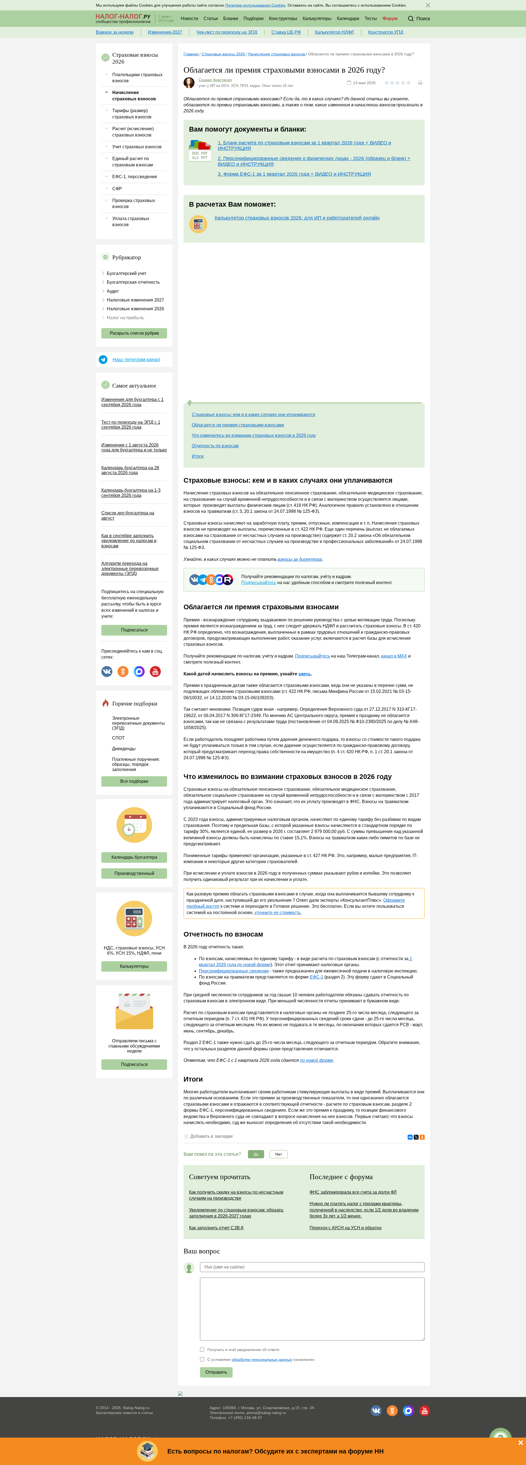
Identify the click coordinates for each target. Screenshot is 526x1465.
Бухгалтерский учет (126, 273)
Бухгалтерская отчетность (133, 282)
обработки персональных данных (262, 1359)
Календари (348, 18)
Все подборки (134, 781)
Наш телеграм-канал (136, 359)
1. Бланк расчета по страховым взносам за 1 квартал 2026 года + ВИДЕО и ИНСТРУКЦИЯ (304, 145)
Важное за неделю (115, 32)
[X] (416, 1137)
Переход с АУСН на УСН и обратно (346, 1227)
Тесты (371, 18)
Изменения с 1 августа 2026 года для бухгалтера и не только (134, 447)
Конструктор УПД (385, 32)
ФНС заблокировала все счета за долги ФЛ (353, 1192)
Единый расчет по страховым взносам (132, 161)
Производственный (134, 873)
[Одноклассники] (422, 1137)
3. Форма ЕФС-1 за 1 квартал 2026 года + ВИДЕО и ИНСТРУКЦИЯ (294, 174)
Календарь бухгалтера (134, 857)
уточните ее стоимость (278, 912)
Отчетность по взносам (215, 445)
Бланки (230, 18)
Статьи (211, 18)
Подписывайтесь (258, 582)
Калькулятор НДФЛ (334, 32)
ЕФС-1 (316, 977)
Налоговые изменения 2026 (135, 308)
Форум (390, 18)
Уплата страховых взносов (130, 221)
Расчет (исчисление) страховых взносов (133, 131)
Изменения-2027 (165, 32)
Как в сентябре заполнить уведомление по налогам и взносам (128, 540)
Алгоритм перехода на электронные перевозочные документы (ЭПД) (130, 568)
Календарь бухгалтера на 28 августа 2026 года (130, 470)
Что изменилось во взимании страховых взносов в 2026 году (254, 435)
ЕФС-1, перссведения (134, 176)
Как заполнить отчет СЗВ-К (216, 1227)
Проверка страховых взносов (133, 203)
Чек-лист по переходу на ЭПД (226, 32)
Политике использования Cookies (255, 5)
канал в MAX (394, 656)
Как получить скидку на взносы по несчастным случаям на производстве (236, 1195)
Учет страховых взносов (137, 146)
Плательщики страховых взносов (137, 77)
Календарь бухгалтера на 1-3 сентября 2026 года (131, 492)
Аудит (113, 291)
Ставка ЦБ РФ (286, 32)
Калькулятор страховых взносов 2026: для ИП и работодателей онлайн (297, 218)
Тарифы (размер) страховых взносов (131, 113)
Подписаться (134, 630)
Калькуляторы (317, 18)
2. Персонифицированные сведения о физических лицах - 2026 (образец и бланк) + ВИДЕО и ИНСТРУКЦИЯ (314, 161)
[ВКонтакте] (410, 1137)
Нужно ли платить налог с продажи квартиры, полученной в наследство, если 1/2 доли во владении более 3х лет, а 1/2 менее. (364, 1209)
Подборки (254, 18)
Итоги (198, 456)
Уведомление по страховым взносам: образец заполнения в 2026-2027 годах (236, 1213)
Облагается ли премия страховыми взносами (238, 425)
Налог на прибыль (125, 317)
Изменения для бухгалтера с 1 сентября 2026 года (132, 402)
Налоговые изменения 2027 (135, 300)
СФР (117, 188)
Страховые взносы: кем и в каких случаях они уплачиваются (253, 414)
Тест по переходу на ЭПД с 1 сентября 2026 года (130, 424)
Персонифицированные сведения (234, 971)
